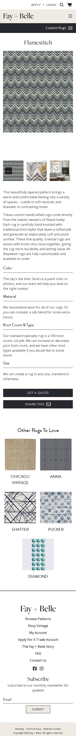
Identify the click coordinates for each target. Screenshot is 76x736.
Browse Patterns (38, 619)
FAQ (38, 653)
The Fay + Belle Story (38, 646)
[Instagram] (41, 668)
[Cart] (69, 5)
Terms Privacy (34, 728)
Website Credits (52, 728)
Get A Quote (38, 392)
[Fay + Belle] (18, 16)
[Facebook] (34, 668)
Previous (8, 170)
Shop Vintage (38, 626)
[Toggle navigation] (70, 16)
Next (65, 170)
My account (38, 632)
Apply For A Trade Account (38, 639)
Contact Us (38, 660)
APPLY (36, 5)
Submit (38, 709)
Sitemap (19, 728)
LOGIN (51, 5)
